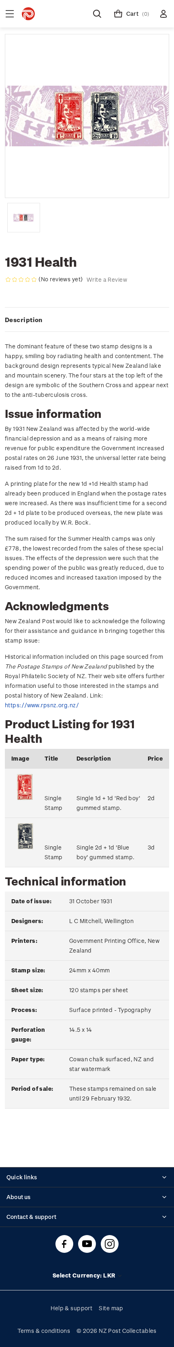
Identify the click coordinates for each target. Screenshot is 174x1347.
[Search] (97, 13)
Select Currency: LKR (85, 1275)
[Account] (163, 13)
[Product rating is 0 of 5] (21, 279)
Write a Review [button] (107, 279)
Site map (111, 1308)
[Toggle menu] (9, 13)
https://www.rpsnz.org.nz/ (42, 705)
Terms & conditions (43, 1330)
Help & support (71, 1308)
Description (23, 319)
